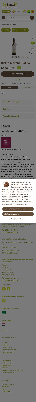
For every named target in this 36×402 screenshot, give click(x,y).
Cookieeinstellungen (18, 219)
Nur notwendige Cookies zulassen (15, 209)
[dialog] (18, 201)
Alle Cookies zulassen (11, 214)
